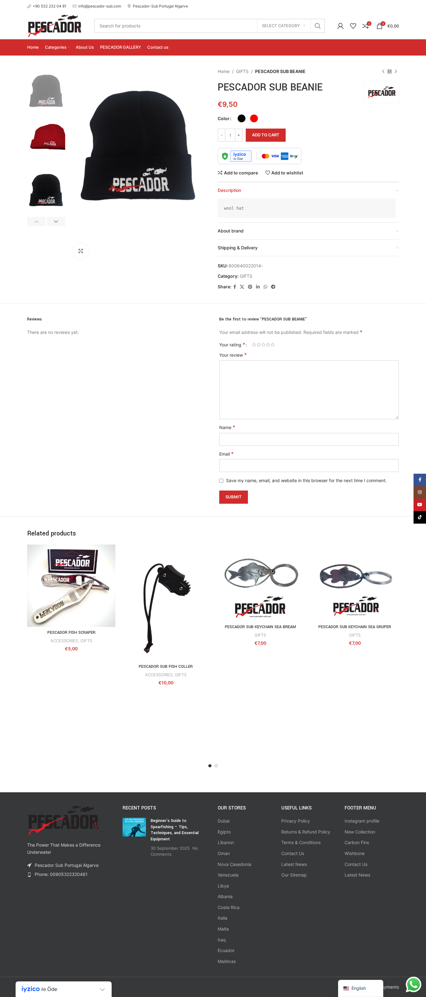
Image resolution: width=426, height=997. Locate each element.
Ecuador (226, 950)
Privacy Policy (295, 821)
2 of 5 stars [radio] (258, 344)
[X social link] (242, 287)
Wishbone (355, 853)
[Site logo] (54, 25)
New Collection (360, 831)
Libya (223, 885)
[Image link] (63, 819)
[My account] (340, 26)
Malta (223, 928)
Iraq (222, 939)
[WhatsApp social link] (265, 287)
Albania (225, 896)
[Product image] (166, 602)
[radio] (241, 118)
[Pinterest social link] (250, 287)
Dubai (224, 821)
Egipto (224, 831)
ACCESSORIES (64, 640)
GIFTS (242, 71)
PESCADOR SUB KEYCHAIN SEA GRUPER (354, 627)
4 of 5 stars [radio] (268, 344)
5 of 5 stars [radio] (272, 344)
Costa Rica (229, 907)
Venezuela (228, 874)
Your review (233, 355)
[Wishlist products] (353, 26)
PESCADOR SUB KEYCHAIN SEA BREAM (260, 627)
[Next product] (396, 71)
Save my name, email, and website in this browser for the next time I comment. (306, 480)
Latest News (294, 864)
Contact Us (292, 853)
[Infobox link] (46, 6)
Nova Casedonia (234, 864)
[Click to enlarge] (81, 251)
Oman (224, 853)
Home (224, 71)
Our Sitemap (294, 874)
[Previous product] (383, 71)
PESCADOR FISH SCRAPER (71, 632)
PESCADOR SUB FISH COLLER (166, 666)
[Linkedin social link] (258, 287)
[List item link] (70, 874)
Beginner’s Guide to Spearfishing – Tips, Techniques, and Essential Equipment (175, 830)
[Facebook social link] (234, 287)
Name (227, 427)
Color (224, 118)
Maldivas (227, 961)
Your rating (232, 344)
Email (226, 454)
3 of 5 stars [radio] (263, 344)
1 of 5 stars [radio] (254, 344)
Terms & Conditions (301, 842)
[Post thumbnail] (134, 837)
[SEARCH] (318, 26)
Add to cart (265, 134)
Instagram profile (362, 821)
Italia (222, 918)
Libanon (226, 842)
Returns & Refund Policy (305, 831)
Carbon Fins (357, 842)
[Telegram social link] (273, 287)
